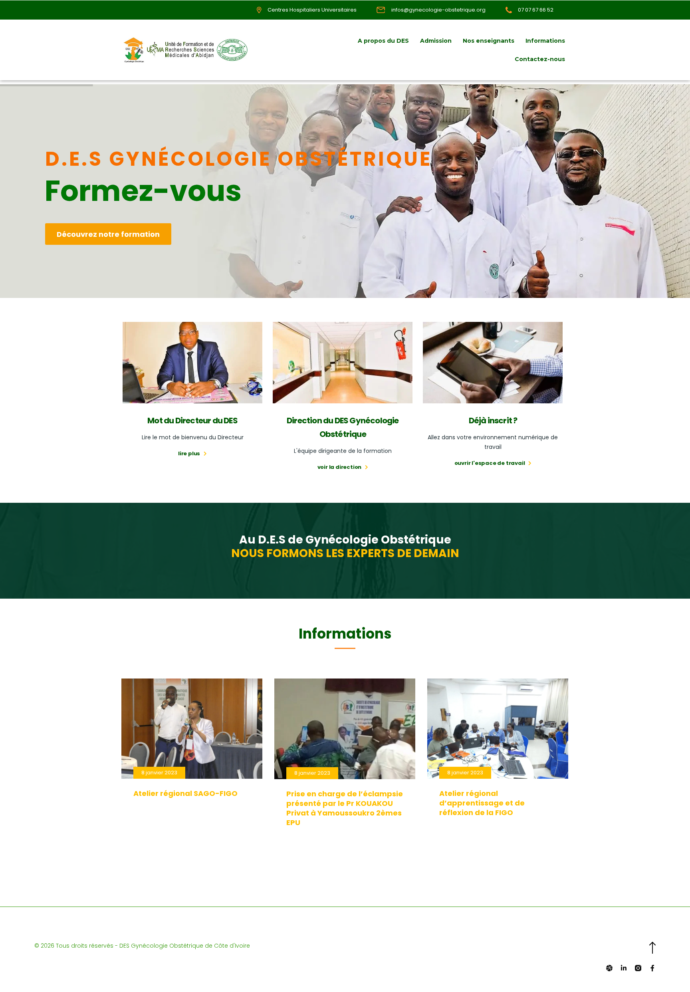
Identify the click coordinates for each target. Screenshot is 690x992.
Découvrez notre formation (108, 234)
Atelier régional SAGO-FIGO (185, 793)
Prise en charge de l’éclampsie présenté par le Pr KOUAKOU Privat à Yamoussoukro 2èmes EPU (344, 808)
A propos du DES (383, 40)
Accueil (335, 40)
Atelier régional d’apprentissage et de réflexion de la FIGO (482, 802)
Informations (545, 40)
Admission (436, 40)
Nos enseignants (488, 40)
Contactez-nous (540, 59)
